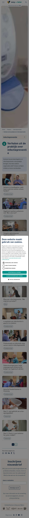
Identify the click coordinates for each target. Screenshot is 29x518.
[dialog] (14, 259)
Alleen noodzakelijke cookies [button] (14, 276)
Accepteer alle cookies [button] (14, 272)
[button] (14, 279)
